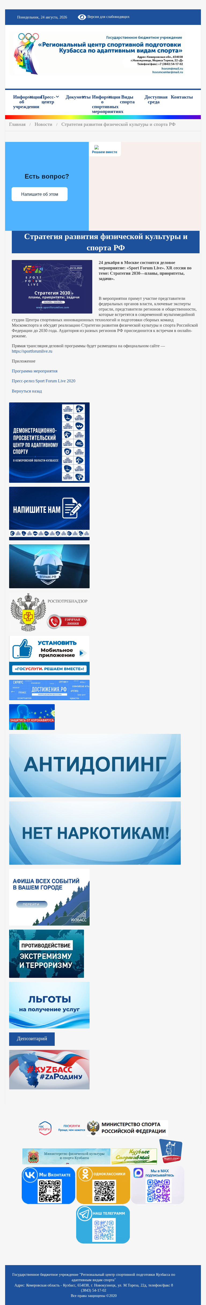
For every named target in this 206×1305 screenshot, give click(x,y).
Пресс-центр (48, 99)
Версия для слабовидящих (108, 17)
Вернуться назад (27, 391)
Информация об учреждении (24, 101)
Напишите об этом (39, 194)
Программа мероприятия (34, 371)
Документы (77, 97)
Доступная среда (156, 99)
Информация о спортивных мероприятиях (103, 104)
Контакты (182, 97)
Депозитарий (32, 1038)
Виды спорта (127, 99)
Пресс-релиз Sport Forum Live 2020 (43, 381)
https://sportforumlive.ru (32, 351)
